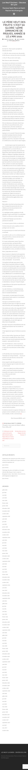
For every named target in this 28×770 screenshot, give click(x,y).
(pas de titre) (5, 465)
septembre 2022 (6, 585)
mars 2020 (4, 646)
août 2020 (4, 632)
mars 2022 (4, 590)
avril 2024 (4, 548)
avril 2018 (4, 704)
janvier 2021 (5, 619)
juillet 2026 (4, 490)
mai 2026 (4, 495)
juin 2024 (4, 542)
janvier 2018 (5, 712)
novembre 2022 (6, 579)
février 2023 (5, 574)
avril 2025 (4, 524)
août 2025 (4, 519)
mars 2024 (4, 550)
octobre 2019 (5, 659)
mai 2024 (4, 545)
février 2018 (5, 709)
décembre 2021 (6, 593)
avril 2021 (4, 611)
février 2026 (5, 503)
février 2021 (5, 616)
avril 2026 (4, 498)
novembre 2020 (6, 624)
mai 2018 (4, 701)
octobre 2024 (5, 535)
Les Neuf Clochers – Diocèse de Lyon (14, 4)
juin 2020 (4, 638)
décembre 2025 (6, 508)
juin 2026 (4, 492)
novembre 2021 (6, 595)
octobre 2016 (5, 730)
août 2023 (4, 564)
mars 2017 (4, 728)
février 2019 (5, 677)
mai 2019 (4, 669)
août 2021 (4, 601)
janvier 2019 (5, 680)
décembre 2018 (6, 683)
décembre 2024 (6, 529)
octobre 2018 (5, 688)
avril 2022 (4, 587)
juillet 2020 (4, 635)
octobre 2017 (5, 720)
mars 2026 (4, 500)
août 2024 (4, 540)
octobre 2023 (5, 558)
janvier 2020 (5, 651)
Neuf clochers (20, 39)
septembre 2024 (6, 537)
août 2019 (4, 664)
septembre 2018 (6, 691)
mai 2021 (4, 609)
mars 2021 (4, 614)
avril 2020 (4, 643)
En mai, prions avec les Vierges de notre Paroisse (20, 433)
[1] (21, 413)
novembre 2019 (6, 656)
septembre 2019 (6, 661)
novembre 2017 (6, 717)
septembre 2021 (6, 598)
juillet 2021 (4, 603)
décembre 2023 (6, 556)
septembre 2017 (6, 722)
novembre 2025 (6, 511)
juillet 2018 (4, 696)
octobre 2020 (5, 627)
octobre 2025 (5, 513)
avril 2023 (4, 569)
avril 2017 (4, 725)
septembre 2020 (6, 630)
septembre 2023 (6, 561)
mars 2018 (4, 706)
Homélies (17, 40)
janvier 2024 (5, 553)
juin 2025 (4, 521)
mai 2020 (4, 640)
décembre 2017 (6, 714)
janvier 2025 (5, 527)
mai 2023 (4, 566)
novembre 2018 (6, 685)
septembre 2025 (6, 516)
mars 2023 (4, 572)
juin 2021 (4, 606)
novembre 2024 (6, 532)
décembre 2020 (6, 622)
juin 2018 (4, 698)
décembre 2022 (6, 577)
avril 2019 (4, 672)
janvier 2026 (5, 505)
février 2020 (5, 648)
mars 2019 (4, 675)
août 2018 (4, 693)
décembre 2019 (6, 654)
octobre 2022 (5, 582)
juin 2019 (4, 667)
